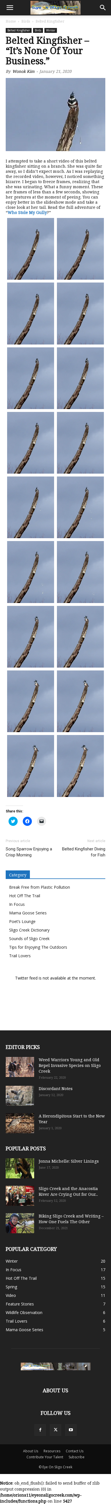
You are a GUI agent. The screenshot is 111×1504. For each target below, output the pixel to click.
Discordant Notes (56, 1088)
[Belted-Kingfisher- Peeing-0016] (80, 701)
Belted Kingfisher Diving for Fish (83, 852)
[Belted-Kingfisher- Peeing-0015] (30, 701)
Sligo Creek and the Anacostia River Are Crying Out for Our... (68, 1191)
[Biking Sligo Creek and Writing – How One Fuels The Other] (20, 1223)
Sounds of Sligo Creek (29, 938)
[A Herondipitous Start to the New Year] (20, 1123)
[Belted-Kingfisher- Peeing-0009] (30, 507)
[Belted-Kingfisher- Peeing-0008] (80, 443)
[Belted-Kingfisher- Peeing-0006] (80, 378)
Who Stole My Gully (27, 212)
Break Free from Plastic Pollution (39, 887)
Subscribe (77, 1457)
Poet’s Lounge (22, 921)
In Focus (17, 904)
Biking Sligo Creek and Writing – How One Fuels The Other (71, 1218)
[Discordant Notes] (20, 1096)
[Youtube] (71, 1430)
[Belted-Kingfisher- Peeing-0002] (80, 249)
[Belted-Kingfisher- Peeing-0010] (80, 507)
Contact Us (74, 1451)
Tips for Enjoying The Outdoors (38, 947)
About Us (30, 1451)
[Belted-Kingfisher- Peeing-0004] (80, 313)
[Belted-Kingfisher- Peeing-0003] (30, 313)
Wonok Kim (23, 71)
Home (11, 21)
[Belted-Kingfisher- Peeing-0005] (30, 378)
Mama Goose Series (28, 913)
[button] (10, 7)
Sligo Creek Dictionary (29, 930)
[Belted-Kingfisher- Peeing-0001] (30, 249)
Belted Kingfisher (18, 30)
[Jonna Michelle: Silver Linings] (20, 1168)
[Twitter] (55, 1430)
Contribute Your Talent (44, 1457)
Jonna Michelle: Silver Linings (69, 1161)
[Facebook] (40, 1430)
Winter (50, 30)
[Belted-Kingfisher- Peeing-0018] (80, 766)
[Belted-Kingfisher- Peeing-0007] (30, 443)
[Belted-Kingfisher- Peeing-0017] (30, 766)
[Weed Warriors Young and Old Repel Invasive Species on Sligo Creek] (20, 1067)
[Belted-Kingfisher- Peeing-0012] (80, 572)
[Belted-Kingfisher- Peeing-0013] (30, 637)
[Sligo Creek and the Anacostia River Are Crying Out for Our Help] (20, 1196)
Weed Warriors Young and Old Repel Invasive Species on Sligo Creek (70, 1065)
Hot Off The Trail (24, 895)
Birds (25, 21)
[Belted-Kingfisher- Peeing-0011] (30, 572)
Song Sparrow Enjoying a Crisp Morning (29, 852)
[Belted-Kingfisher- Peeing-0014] (80, 637)
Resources (52, 1451)
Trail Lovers (20, 955)
